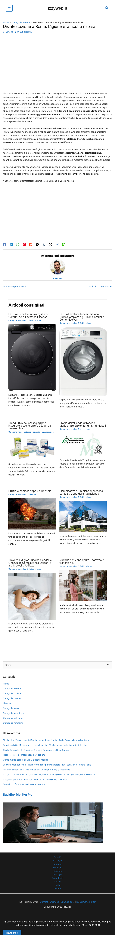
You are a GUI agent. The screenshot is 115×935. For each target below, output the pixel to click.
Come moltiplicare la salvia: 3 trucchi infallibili (25, 759)
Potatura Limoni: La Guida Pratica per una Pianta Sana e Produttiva (36, 769)
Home (6, 683)
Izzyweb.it (57, 8)
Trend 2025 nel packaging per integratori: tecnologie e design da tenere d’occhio (29, 425)
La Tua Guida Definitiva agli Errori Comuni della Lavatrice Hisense (28, 315)
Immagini (57, 874)
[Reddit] (30, 244)
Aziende (57, 871)
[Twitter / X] (50, 244)
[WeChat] (63, 244)
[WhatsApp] (17, 244)
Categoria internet (12, 698)
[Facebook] (4, 244)
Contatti (43, 902)
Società (57, 857)
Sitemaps (54, 902)
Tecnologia (57, 878)
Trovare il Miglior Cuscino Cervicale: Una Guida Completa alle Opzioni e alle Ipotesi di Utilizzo (30, 562)
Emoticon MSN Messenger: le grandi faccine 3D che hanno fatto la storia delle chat (45, 745)
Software (57, 867)
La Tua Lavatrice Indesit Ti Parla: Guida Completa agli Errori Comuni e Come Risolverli (81, 316)
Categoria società (12, 693)
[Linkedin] (11, 244)
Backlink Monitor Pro (17, 794)
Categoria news (11, 708)
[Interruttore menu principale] (9, 8)
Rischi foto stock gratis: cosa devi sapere (24, 755)
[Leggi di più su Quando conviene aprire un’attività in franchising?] (83, 585)
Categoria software (12, 718)
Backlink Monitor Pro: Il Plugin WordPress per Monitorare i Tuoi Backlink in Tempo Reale (47, 764)
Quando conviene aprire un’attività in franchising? (82, 561)
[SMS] (37, 244)
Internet (58, 864)
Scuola (57, 881)
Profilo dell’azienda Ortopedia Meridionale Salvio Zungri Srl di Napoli (82, 424)
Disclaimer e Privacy (86, 902)
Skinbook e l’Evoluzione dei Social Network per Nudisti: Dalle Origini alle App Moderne (46, 740)
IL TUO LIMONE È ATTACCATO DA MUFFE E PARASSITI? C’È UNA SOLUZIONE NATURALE (49, 774)
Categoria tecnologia (13, 713)
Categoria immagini (13, 723)
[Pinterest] (24, 244)
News (57, 885)
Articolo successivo (100, 286)
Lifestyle (7, 703)
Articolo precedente (14, 286)
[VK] (57, 244)
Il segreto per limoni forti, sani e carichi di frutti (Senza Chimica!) (35, 779)
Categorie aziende (12, 688)
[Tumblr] (44, 244)
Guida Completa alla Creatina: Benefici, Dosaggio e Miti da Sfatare (36, 750)
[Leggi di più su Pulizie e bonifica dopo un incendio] (32, 513)
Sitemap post (67, 902)
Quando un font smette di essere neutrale (24, 784)
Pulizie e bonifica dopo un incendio (29, 491)
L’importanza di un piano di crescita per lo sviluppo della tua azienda (81, 492)
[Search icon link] (107, 8)
